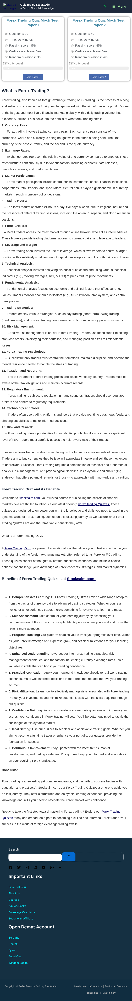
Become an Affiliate (21, 918)
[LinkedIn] (35, 868)
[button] (105, 7)
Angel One (15, 956)
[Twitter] (19, 868)
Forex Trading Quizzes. (94, 504)
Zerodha (14, 937)
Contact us (96, 986)
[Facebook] (11, 868)
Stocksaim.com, (29, 498)
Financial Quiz (17, 887)
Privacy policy (108, 992)
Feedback (109, 986)
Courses (14, 899)
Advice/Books (17, 906)
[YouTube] (44, 868)
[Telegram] (60, 868)
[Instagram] (27, 868)
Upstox (13, 943)
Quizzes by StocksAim (35, 4)
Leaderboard (81, 986)
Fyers (12, 950)
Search (14, 849)
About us (14, 893)
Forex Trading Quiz (17, 548)
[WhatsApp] (52, 868)
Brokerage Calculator (22, 912)
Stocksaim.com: (81, 579)
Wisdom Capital (18, 962)
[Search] (68, 856)
